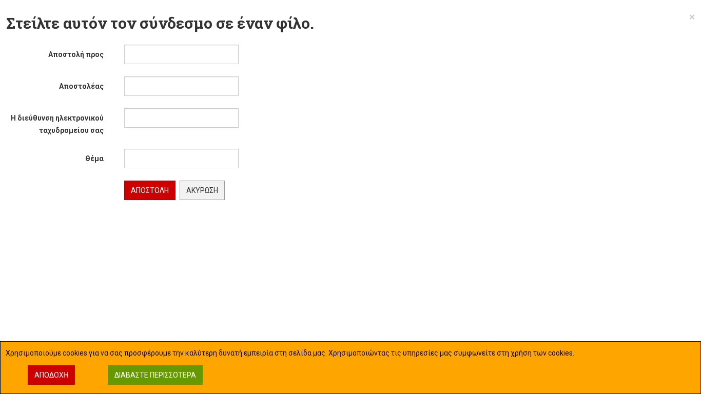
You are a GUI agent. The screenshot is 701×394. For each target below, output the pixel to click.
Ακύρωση (202, 190)
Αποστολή (150, 190)
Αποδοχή (51, 375)
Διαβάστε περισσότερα (155, 375)
